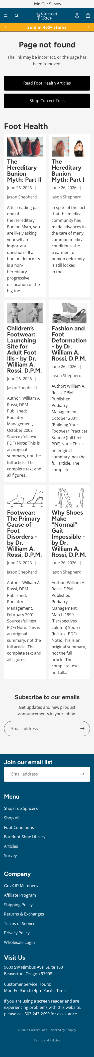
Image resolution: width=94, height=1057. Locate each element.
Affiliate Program (20, 895)
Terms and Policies (47, 1040)
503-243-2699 (37, 1014)
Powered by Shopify (62, 1030)
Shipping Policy (18, 904)
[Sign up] (82, 728)
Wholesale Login (19, 942)
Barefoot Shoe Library (24, 836)
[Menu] (6, 15)
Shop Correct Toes (47, 100)
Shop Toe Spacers (21, 808)
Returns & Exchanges (24, 914)
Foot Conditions (19, 827)
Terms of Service (19, 923)
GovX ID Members (21, 885)
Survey (10, 855)
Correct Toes (38, 1030)
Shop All (11, 818)
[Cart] (87, 15)
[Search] (16, 15)
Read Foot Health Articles (47, 83)
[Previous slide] (5, 27)
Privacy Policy (17, 933)
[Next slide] (88, 27)
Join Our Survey (47, 4)
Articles (11, 846)
